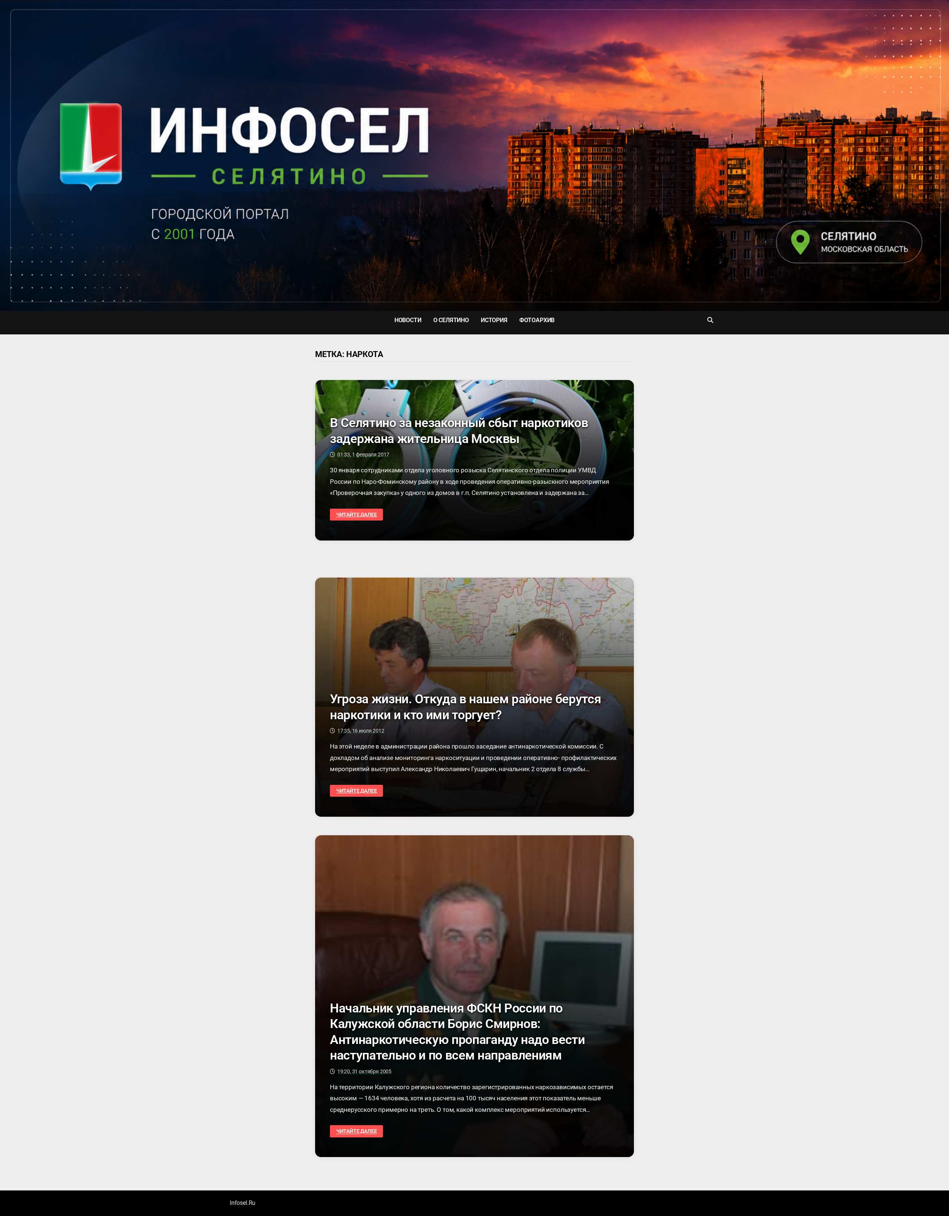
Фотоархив (537, 320)
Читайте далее (356, 515)
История (494, 320)
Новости (407, 320)
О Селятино (451, 320)
